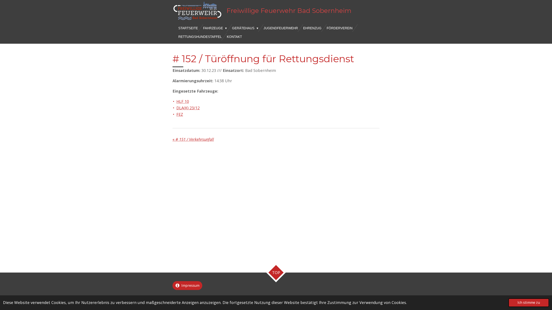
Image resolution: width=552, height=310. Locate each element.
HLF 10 (182, 101)
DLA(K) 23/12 (188, 107)
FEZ (179, 114)
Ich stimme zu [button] (529, 302)
